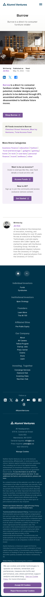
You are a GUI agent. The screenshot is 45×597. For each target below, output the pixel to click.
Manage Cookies (22, 452)
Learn (22, 359)
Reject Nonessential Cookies (23, 591)
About (22, 338)
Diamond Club (22, 373)
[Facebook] (39, 400)
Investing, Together (22, 366)
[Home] (18, 273)
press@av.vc (29, 444)
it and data (22, 153)
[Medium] (28, 400)
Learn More (22, 312)
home (5, 153)
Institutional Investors (22, 297)
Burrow (6, 85)
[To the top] (26, 273)
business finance (10, 148)
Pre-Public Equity (22, 326)
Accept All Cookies (22, 585)
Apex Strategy (22, 301)
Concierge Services (22, 370)
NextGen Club (22, 379)
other (30, 156)
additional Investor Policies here (21, 508)
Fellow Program (22, 344)
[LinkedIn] (5, 400)
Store (22, 356)
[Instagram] (34, 400)
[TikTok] (22, 400)
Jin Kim (6, 71)
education (24, 148)
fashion (33, 148)
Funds (22, 287)
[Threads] (24, 404)
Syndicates (22, 290)
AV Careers (22, 341)
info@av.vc (29, 441)
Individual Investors (22, 283)
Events (22, 353)
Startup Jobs (22, 347)
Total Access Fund (23, 132)
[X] (11, 400)
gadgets (26, 151)
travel (13, 156)
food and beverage (12, 151)
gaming (35, 151)
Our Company (22, 333)
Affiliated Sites (22, 322)
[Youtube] (16, 400)
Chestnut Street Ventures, (17, 129)
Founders (22, 308)
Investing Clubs (22, 376)
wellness (22, 156)
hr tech (12, 153)
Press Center (22, 350)
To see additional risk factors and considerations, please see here (22, 476)
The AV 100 (22, 315)
